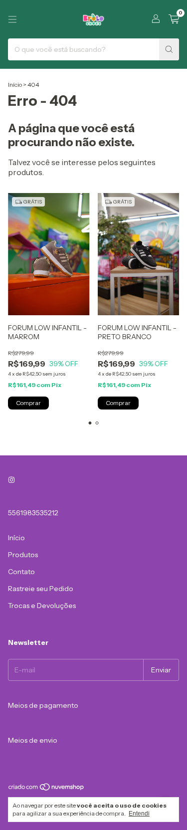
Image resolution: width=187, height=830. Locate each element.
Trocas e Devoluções (42, 605)
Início (15, 84)
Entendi (139, 813)
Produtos (23, 554)
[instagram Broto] (11, 479)
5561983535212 (33, 512)
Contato (21, 571)
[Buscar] (169, 49)
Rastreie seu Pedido (40, 588)
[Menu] (12, 19)
